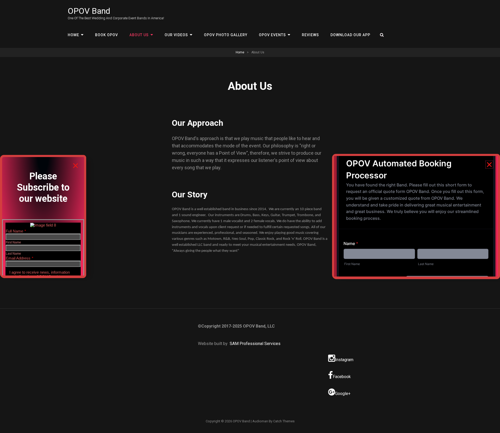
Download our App (350, 35)
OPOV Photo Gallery (225, 35)
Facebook (342, 376)
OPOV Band (89, 11)
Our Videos (176, 35)
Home (73, 35)
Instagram (344, 359)
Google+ (343, 393)
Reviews (310, 35)
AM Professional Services (256, 343)
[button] (75, 165)
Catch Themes (284, 421)
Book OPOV (106, 35)
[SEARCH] (382, 35)
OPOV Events (272, 35)
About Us (139, 35)
